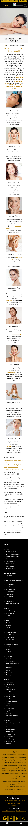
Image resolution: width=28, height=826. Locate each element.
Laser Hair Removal (11, 630)
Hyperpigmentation (11, 675)
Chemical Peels (10, 618)
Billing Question (10, 594)
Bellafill (8, 615)
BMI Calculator (10, 591)
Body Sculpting (10, 739)
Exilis (7, 727)
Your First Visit (10, 559)
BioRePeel (8, 651)
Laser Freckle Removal (12, 644)
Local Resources (10, 568)
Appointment (9, 575)
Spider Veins (9, 713)
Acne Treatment (10, 647)
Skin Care (8, 691)
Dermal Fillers (9, 731)
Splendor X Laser (10, 696)
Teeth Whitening (10, 699)
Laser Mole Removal (11, 642)
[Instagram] (23, 818)
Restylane (8, 687)
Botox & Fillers (10, 613)
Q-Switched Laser (10, 729)
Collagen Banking (10, 741)
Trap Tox (8, 670)
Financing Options (10, 601)
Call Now (14, 805)
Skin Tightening (10, 694)
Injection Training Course (12, 556)
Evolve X (8, 659)
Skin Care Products (11, 589)
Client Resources (10, 561)
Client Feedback (10, 563)
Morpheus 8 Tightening (12, 715)
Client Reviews (10, 566)
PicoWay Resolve (10, 637)
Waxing (8, 720)
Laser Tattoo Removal (11, 635)
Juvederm (8, 625)
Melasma (8, 743)
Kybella (8, 627)
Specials (8, 587)
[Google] (5, 818)
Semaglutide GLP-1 (11, 718)
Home (5, 45)
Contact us (19, 77)
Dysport (8, 620)
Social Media (9, 596)
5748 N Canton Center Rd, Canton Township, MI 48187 (15, 86)
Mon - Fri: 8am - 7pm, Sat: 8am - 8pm (14, 811)
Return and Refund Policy (12, 603)
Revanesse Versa (10, 689)
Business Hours (10, 584)
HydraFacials (9, 623)
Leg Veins (8, 711)
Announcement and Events (13, 554)
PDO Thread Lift (10, 684)
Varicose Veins (10, 708)
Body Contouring (10, 611)
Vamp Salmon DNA (11, 734)
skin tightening (16, 334)
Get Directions (9, 578)
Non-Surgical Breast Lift (12, 663)
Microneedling (11, 372)
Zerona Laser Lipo (10, 661)
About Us (8, 547)
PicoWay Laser (10, 639)
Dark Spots (9, 672)
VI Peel (8, 706)
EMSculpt (8, 654)
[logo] (6, 3)
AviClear (8, 649)
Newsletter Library (11, 551)
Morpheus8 (9, 300)
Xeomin (8, 703)
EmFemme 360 (10, 736)
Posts (7, 549)
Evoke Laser (9, 656)
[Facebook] (11, 818)
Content (8, 599)
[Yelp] (17, 818)
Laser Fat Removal (11, 632)
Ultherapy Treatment (11, 701)
